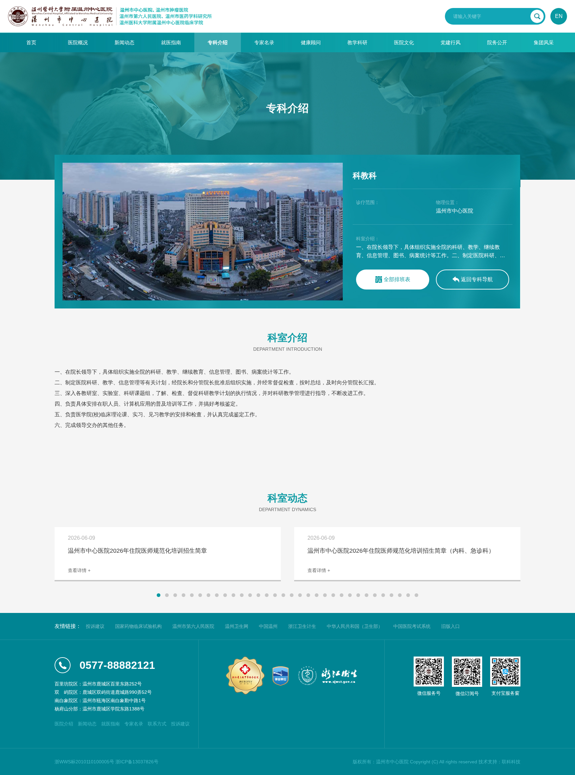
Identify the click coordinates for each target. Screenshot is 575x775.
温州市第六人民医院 (193, 626)
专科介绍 (218, 42)
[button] (158, 595)
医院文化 (404, 42)
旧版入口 (450, 626)
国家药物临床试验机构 (138, 626)
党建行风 (451, 42)
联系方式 (157, 723)
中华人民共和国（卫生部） (355, 626)
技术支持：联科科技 (499, 761)
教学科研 (357, 42)
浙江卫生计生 (302, 626)
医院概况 (78, 42)
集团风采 (544, 42)
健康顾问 (311, 42)
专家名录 (264, 42)
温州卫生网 (236, 626)
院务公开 (497, 42)
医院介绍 (64, 723)
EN (559, 16)
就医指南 (171, 42)
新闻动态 (124, 42)
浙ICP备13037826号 (136, 761)
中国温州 (268, 626)
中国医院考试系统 (412, 626)
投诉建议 (95, 626)
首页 (31, 42)
